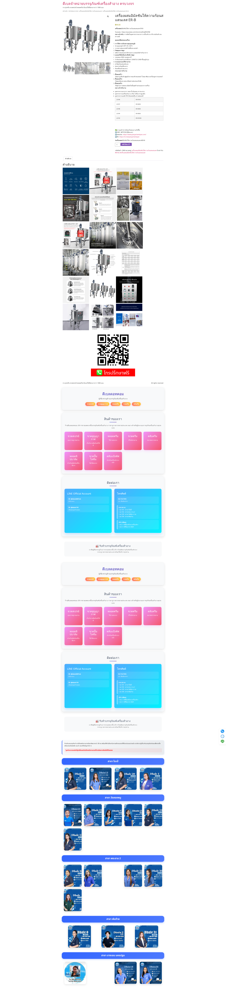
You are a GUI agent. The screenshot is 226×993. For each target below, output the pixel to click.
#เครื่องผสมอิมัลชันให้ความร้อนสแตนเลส (132, 153)
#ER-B (117, 153)
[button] (108, 16)
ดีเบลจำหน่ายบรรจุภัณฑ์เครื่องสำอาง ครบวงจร (98, 3)
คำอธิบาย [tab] (68, 159)
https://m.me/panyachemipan (129, 137)
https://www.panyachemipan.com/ (134, 134)
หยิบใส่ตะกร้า (126, 144)
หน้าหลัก (65, 11)
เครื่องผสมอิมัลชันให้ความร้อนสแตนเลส (90, 11)
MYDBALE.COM (73, 11)
